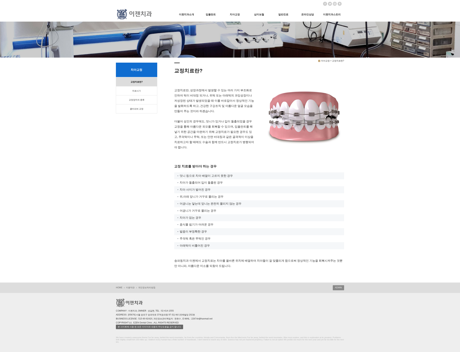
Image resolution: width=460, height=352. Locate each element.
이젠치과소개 (186, 14)
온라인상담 (307, 14)
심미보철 (259, 14)
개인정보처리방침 (146, 287)
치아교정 (235, 14)
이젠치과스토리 (332, 14)
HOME (119, 287)
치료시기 (136, 91)
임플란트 (211, 14)
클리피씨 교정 (136, 109)
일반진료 (283, 14)
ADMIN (338, 287)
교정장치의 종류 (136, 100)
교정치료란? (137, 82)
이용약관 (130, 287)
